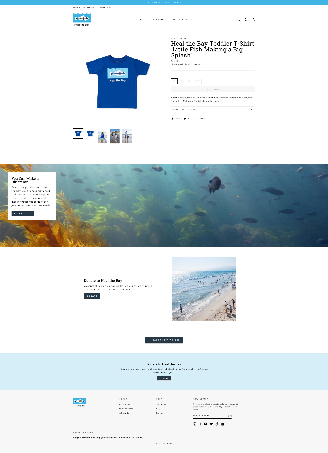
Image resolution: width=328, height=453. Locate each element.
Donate (92, 296)
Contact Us (161, 404)
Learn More (22, 214)
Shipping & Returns (186, 110)
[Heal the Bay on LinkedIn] (222, 423)
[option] (164, 2)
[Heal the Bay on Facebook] (200, 423)
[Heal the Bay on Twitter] (211, 423)
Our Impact (124, 404)
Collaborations (104, 7)
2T (174, 81)
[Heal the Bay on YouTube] (205, 423)
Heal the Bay (179, 38)
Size (173, 76)
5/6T (197, 81)
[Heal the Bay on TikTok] (216, 423)
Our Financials (126, 409)
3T (181, 81)
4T (189, 81)
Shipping (175, 64)
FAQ (158, 409)
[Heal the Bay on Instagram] (194, 423)
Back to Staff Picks (166, 340)
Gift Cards (124, 413)
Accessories (88, 7)
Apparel (76, 7)
